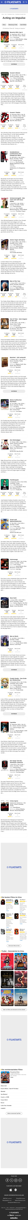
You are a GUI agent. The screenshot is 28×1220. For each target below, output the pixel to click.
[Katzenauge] (5, 564)
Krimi (19, 35)
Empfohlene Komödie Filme (20, 14)
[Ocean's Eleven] (5, 77)
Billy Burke (18, 686)
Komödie (15, 35)
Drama (11, 284)
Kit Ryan (15, 362)
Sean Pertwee (17, 365)
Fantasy (12, 204)
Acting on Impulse (14, 17)
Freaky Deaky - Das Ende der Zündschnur (18, 679)
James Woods (19, 566)
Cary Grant (18, 528)
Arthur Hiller (16, 445)
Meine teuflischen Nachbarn (16, 400)
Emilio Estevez (17, 641)
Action (11, 324)
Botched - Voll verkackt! (18, 357)
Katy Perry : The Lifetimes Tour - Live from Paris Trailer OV (7, 968)
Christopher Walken (15, 289)
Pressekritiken (7, 44)
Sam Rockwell (19, 162)
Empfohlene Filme (11, 14)
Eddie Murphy (19, 39)
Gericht (12, 76)
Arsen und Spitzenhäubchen (15, 520)
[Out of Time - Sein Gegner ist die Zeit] (5, 323)
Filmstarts (17, 85)
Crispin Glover (17, 688)
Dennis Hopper (17, 727)
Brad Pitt (12, 81)
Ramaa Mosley (17, 206)
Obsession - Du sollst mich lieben (10, 915)
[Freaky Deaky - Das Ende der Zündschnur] (5, 683)
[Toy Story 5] (16, 902)
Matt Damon (18, 120)
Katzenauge (14, 559)
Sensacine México (12, 1202)
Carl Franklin (16, 325)
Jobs (8, 1207)
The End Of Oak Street (9, 930)
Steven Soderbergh (18, 78)
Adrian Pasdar (19, 604)
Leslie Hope (18, 644)
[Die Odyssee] (16, 916)
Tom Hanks (19, 408)
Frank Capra (16, 526)
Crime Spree (14, 801)
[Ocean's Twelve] (5, 117)
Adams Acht (4, 1085)
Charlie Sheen (19, 643)
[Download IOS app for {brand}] (11, 1189)
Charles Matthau (17, 685)
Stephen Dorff (19, 364)
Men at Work (14, 636)
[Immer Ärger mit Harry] (5, 244)
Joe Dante (16, 406)
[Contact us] (20, 1180)
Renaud (12, 810)
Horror (11, 361)
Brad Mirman (16, 807)
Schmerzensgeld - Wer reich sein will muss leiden (17, 199)
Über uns (3, 1207)
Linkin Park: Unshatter (6, 1105)
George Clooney (20, 79)
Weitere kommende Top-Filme (14, 1113)
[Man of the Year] (5, 285)
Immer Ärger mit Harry (17, 240)
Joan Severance (18, 448)
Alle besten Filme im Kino (14, 945)
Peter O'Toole (19, 769)
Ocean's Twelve (15, 112)
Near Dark (13, 598)
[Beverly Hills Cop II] (5, 37)
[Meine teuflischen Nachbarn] (5, 404)
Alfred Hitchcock (17, 245)
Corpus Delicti (4, 1099)
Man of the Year (15, 281)
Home (3, 14)
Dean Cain (19, 328)
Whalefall (3, 1091)
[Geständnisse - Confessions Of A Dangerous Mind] (5, 156)
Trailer (7, 910)
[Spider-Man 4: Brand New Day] (3, 902)
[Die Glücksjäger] (5, 444)
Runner (2, 1102)
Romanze (21, 284)
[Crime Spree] (5, 805)
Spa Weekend (4, 1094)
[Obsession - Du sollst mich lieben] (3, 916)
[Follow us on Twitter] (12, 1180)
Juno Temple (19, 208)
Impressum (12, 1207)
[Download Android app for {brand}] (16, 1189)
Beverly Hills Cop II (16, 32)
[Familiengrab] (5, 484)
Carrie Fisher (16, 409)
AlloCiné (5, 1198)
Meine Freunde (21, 44)
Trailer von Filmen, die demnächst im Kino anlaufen (14, 1009)
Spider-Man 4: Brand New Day (9, 900)
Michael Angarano (14, 209)
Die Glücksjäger (15, 440)
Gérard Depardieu (19, 810)
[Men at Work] (5, 640)
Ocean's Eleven (15, 73)
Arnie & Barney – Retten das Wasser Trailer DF (7, 1004)
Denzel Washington (21, 327)
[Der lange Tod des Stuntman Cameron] (5, 765)
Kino (6, 14)
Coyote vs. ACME (5, 1097)
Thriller (23, 35)
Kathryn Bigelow (17, 603)
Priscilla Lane (16, 529)
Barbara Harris (17, 488)
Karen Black (19, 486)
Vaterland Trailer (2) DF (7, 986)
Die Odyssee (23, 914)
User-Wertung (14, 44)
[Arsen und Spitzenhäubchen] (5, 524)
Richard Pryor (19, 446)
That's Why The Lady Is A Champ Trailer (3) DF (21, 986)
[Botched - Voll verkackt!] (5, 362)
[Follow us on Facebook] (8, 1180)
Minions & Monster (22, 930)
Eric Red (25, 603)
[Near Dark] (5, 602)
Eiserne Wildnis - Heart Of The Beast (9, 1088)
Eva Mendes (13, 328)
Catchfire (13, 722)
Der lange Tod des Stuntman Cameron (16, 761)
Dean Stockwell (18, 732)
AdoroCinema (18, 1200)
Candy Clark (19, 567)
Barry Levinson (17, 286)
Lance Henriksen (18, 606)
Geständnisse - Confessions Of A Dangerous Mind (15, 153)
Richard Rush (17, 767)
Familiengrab (14, 480)
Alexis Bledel (23, 209)
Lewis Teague (17, 564)
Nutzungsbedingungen (21, 1207)
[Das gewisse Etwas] (5, 1077)
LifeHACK (3, 1108)
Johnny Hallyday (20, 809)
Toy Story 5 (22, 899)
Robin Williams (20, 287)
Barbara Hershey (20, 770)
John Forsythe (19, 246)
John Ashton (18, 40)
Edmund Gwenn (14, 248)
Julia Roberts (18, 81)
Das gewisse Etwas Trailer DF (21, 968)
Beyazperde (6, 1200)
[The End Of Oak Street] (3, 931)
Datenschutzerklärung (10, 1209)
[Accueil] (13, 2)
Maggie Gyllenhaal (15, 163)
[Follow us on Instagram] (16, 1180)
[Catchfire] (5, 727)
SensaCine (19, 1198)
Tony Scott (16, 37)
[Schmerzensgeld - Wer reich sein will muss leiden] (5, 202)
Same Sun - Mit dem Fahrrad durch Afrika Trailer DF (21, 1004)
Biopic (11, 158)
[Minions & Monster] (16, 931)
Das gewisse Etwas (14, 1072)
